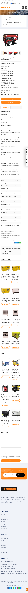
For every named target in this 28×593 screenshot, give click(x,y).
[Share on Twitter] (16, 243)
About (2, 3)
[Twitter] (10, 588)
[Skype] (15, 588)
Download (3, 521)
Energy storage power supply (19, 24)
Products (3, 516)
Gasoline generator (8, 231)
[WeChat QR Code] (27, 157)
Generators (8, 19)
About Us (3, 514)
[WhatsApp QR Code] (27, 152)
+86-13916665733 (6, 0)
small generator (4, 237)
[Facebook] (8, 588)
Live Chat (11, 102)
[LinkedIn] (12, 588)
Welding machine (17, 22)
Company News (4, 519)
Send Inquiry (11, 99)
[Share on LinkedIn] (18, 243)
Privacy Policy (4, 528)
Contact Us (3, 526)
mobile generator (16, 235)
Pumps (9, 17)
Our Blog (3, 524)
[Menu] (23, 7)
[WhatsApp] (13, 588)
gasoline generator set (6, 233)
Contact (6, 3)
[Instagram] (17, 588)
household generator (6, 235)
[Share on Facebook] (14, 243)
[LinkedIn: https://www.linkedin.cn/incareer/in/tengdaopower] (27, 154)
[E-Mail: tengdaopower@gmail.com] (27, 162)
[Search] (26, 7)
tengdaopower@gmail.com (7, 2)
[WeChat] (19, 588)
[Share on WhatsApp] (20, 243)
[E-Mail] (21, 588)
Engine (20, 19)
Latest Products (4, 538)
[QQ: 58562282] (27, 160)
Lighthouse (9, 22)
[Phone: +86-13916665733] (27, 149)
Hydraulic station (6, 24)
